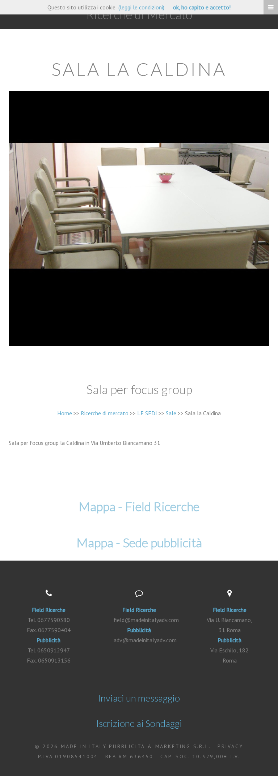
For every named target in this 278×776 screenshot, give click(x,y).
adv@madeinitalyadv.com (145, 640)
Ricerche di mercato (105, 413)
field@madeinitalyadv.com (146, 619)
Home (64, 413)
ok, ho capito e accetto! (202, 7)
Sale (171, 413)
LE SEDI (147, 413)
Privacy (230, 746)
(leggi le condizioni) (141, 7)
